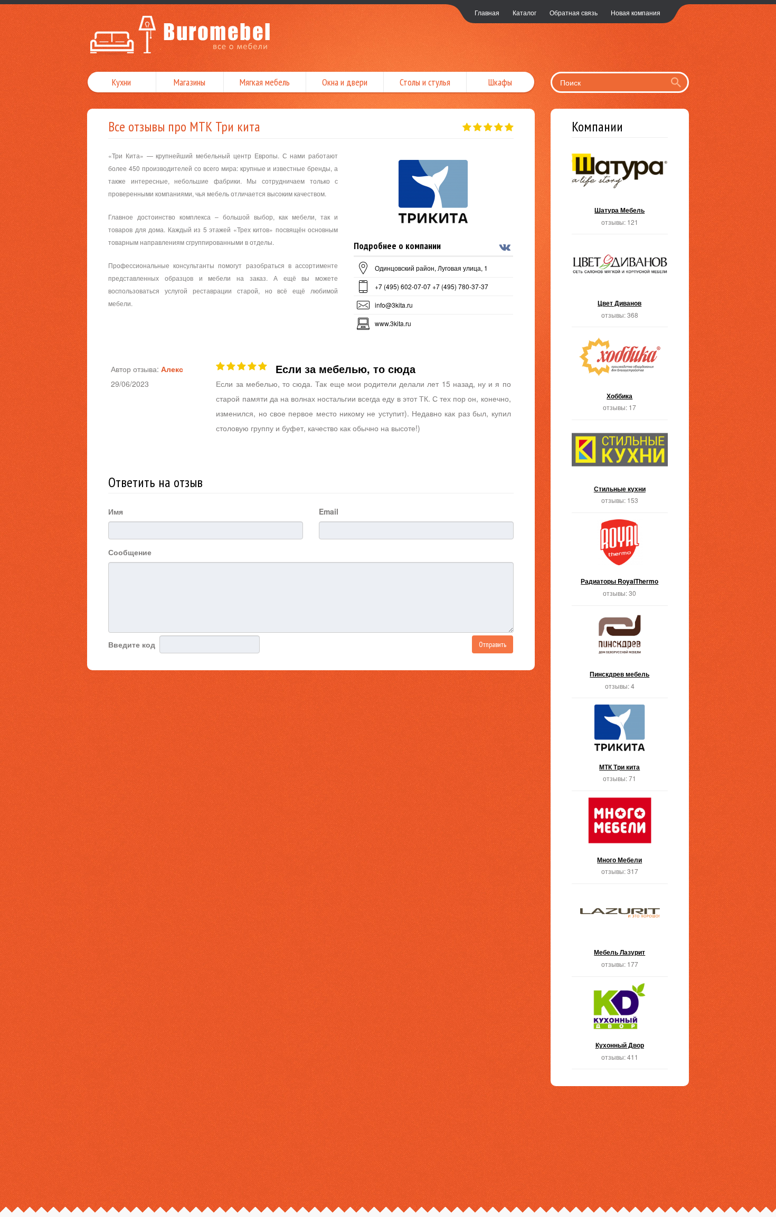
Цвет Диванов (620, 284)
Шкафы (500, 82)
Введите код (131, 644)
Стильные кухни (620, 469)
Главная (487, 12)
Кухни (121, 82)
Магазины (189, 82)
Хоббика (620, 377)
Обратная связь (574, 12)
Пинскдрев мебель (620, 655)
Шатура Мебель (620, 191)
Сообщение (130, 552)
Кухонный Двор (620, 1026)
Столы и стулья (425, 82)
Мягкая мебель (265, 82)
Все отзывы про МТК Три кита (184, 126)
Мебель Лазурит (620, 933)
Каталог (524, 12)
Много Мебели (620, 840)
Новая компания (635, 12)
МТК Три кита (620, 748)
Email (328, 511)
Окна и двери (344, 82)
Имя (115, 511)
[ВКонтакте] (506, 247)
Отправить (492, 644)
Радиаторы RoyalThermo (620, 562)
